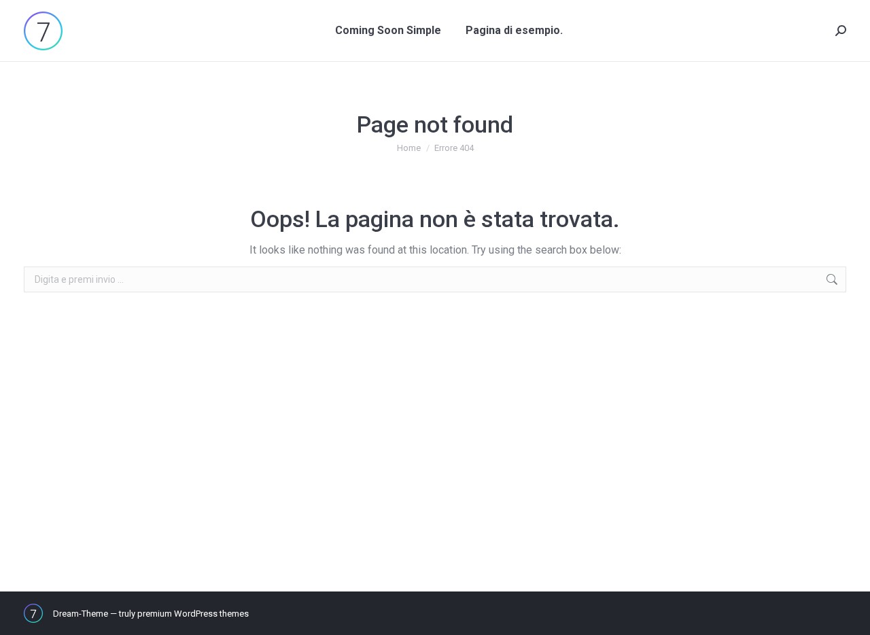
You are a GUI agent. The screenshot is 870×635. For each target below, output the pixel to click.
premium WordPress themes (193, 613)
